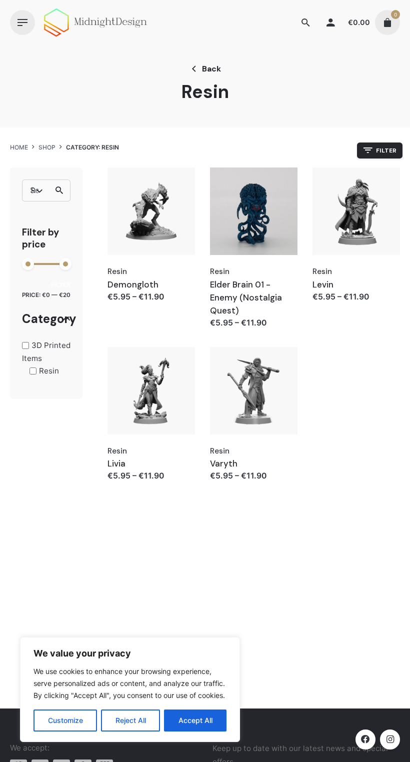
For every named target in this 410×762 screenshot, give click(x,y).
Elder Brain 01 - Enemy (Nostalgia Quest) (246, 297)
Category (46, 319)
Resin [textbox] (33, 190)
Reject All (131, 720)
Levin (323, 284)
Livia (117, 463)
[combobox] (44, 190)
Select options (137, 307)
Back (211, 69)
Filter (60, 285)
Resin (49, 371)
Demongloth (133, 284)
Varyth (224, 463)
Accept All (195, 720)
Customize (65, 720)
